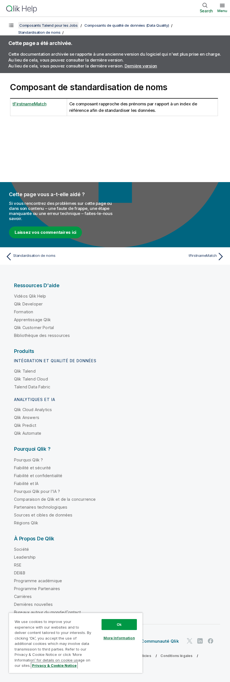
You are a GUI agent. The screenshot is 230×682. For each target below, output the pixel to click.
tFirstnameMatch (29, 104)
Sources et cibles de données (43, 515)
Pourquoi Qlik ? (28, 459)
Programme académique (38, 580)
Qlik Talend (25, 371)
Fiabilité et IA (26, 483)
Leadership (25, 557)
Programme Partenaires (37, 588)
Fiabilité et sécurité (32, 467)
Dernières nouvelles (33, 604)
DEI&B (19, 572)
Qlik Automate (27, 433)
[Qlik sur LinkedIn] (200, 640)
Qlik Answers (26, 417)
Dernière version (141, 66)
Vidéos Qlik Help (30, 296)
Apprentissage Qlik (32, 319)
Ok (119, 624)
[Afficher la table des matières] (11, 25)
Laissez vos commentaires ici (45, 232)
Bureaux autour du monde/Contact (47, 612)
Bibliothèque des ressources (42, 335)
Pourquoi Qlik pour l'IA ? (37, 491)
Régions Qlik (26, 522)
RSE (17, 565)
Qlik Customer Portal (34, 327)
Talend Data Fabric (32, 386)
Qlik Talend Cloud (31, 379)
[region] (75, 643)
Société (21, 549)
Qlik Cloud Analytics (33, 409)
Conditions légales (176, 656)
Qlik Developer (28, 304)
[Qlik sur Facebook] (210, 640)
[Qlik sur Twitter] (189, 640)
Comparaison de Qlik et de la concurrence (55, 499)
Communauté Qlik (160, 641)
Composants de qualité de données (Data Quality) (126, 25)
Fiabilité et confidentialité (38, 475)
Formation (23, 311)
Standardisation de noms (39, 32)
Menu (222, 10)
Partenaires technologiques (40, 507)
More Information (119, 638)
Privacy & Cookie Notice (54, 665)
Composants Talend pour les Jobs (48, 25)
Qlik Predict (25, 425)
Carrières (23, 596)
